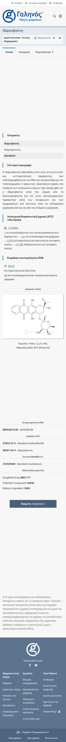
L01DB (19, 244)
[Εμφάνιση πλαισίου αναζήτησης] (54, 16)
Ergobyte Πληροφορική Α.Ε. (35, 732)
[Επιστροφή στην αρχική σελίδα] (33, 652)
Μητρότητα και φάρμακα (30, 691)
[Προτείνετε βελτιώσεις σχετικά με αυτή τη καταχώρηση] (59, 38)
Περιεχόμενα (14, 738)
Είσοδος (18, 3)
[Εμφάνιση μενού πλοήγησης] (60, 16)
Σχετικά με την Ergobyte (50, 704)
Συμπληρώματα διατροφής (10, 713)
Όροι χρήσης (33, 738)
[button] (30, 665)
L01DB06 (13, 228)
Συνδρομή (57, 3)
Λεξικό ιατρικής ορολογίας (31, 711)
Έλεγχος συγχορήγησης (30, 681)
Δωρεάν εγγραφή (37, 3)
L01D (10, 240)
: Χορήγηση (33, 503)
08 (5, 275)
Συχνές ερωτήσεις (52, 695)
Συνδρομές (48, 679)
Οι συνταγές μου (31, 718)
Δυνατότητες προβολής (50, 687)
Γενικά (9, 52)
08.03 (11, 266)
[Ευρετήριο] (53, 38)
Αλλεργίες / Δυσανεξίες (29, 701)
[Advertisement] (33, 92)
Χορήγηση (24, 52)
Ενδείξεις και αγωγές (9, 697)
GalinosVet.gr (49, 711)
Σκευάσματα (9, 705)
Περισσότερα (43, 52)
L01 (23, 236)
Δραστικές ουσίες (12, 689)
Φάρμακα (7, 683)
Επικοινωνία (51, 738)
